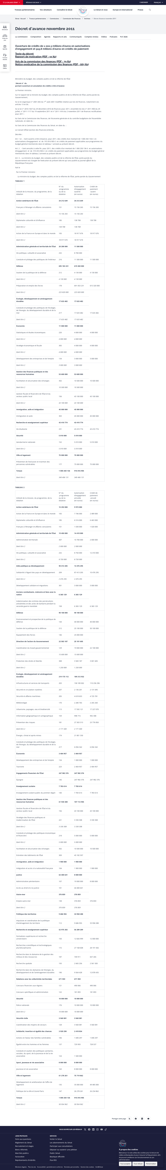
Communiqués (76, 37)
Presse (140, 10)
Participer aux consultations (61, 1146)
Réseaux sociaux (32, 2)
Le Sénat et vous (101, 10)
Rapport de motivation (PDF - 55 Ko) (35, 56)
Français (160, 2)
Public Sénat (55, 1153)
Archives (87, 19)
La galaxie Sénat (11, 2)
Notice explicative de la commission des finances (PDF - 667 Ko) (52, 64)
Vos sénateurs (46, 10)
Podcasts (113, 37)
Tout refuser (138, 1164)
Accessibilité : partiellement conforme (50, 1167)
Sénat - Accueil (20, 19)
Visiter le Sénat (56, 1139)
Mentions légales (21, 1167)
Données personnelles (71, 1167)
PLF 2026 (123, 37)
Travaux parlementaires (25, 10)
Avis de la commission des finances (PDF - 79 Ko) (43, 61)
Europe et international (122, 10)
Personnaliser (151, 1164)
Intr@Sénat (99, 1167)
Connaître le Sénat (64, 10)
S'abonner (144, 2)
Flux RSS (53, 1160)
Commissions (54, 19)
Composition (36, 37)
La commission (21, 37)
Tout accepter (125, 1164)
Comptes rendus (91, 37)
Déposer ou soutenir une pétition (63, 1149)
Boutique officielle (57, 1156)
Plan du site (32, 1167)
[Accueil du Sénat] (83, 10)
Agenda (47, 37)
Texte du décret (24, 53)
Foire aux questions (23, 1139)
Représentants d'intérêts (25, 1160)
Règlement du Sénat (23, 1142)
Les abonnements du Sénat (61, 1142)
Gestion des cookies (87, 1167)
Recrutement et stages (24, 1146)
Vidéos (104, 37)
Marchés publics (22, 1153)
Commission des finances (72, 19)
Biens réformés (21, 1149)
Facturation (19, 1156)
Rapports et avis (60, 37)
